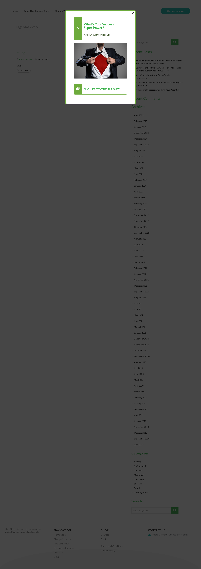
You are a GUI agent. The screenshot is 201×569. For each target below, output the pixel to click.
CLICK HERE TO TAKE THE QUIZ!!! (103, 89)
